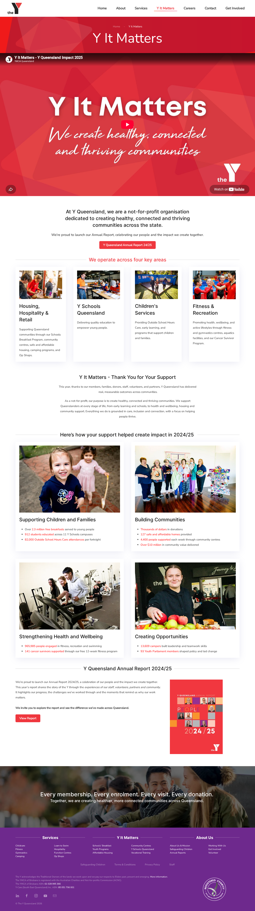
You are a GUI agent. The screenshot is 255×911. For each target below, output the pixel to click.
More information (158, 876)
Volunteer (213, 852)
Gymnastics (21, 852)
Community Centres (141, 845)
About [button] (120, 8)
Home (102, 8)
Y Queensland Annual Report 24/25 (127, 245)
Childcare (20, 845)
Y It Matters (165, 8)
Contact (210, 8)
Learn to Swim (61, 845)
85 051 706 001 (66, 887)
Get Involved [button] (235, 8)
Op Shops (59, 856)
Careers (189, 8)
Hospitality (59, 849)
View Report (27, 718)
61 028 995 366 (53, 883)
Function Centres (62, 852)
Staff (172, 864)
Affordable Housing (103, 852)
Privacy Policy (152, 864)
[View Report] (196, 716)
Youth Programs (101, 849)
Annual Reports (178, 852)
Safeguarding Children (181, 849)
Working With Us (217, 845)
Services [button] (141, 8)
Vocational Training (140, 852)
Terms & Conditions (125, 864)
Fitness (19, 849)
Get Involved (214, 849)
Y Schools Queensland (142, 849)
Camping (19, 856)
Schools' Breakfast (102, 845)
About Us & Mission (180, 845)
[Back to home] (14, 8)
